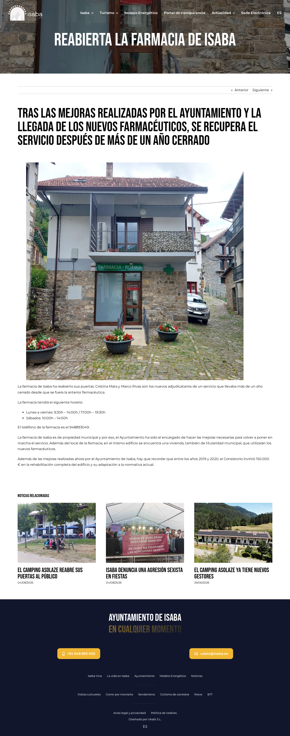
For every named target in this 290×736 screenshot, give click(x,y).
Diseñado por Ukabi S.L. (145, 719)
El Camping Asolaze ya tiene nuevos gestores (231, 573)
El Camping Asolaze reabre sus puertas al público (50, 573)
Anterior (241, 90)
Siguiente (260, 90)
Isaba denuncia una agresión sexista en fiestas (144, 573)
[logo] (25, 7)
